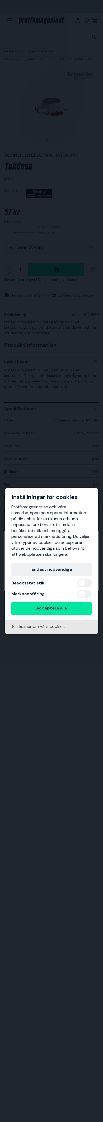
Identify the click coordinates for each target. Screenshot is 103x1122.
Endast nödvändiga (51, 569)
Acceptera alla (51, 608)
